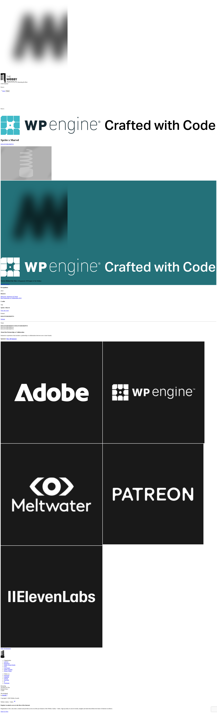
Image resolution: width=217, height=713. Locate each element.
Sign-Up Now (4, 711)
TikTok (6, 678)
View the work (5, 310)
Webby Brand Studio (9, 665)
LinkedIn (6, 677)
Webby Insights (8, 669)
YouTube (6, 680)
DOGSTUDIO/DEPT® (7, 144)
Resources (7, 663)
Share (7, 91)
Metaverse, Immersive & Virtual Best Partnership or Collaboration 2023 (11, 297)
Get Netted (7, 668)
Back (3, 91)
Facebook (6, 683)
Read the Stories (5, 284)
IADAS (6, 662)
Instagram (6, 675)
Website (3, 319)
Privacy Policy (8, 671)
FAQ (5, 666)
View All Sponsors (11, 339)
